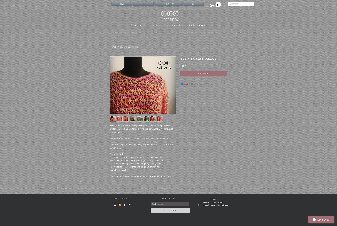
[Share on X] (197, 83)
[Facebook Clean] (124, 205)
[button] (215, 4)
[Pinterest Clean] (129, 205)
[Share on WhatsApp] (192, 83)
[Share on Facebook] (182, 83)
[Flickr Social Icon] (115, 205)
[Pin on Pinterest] (187, 83)
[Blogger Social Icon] (120, 205)
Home (113, 47)
